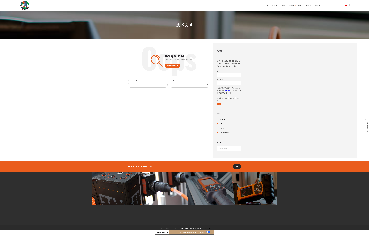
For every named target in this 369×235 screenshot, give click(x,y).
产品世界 (282, 5)
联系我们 (317, 5)
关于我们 (274, 5)
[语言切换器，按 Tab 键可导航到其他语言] (347, 5)
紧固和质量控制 (224, 133)
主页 (267, 5)
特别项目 (300, 5)
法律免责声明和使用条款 (186, 228)
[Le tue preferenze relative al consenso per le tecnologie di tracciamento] (367, 127)
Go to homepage (172, 65)
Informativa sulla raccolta (162, 232)
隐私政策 (228, 90)
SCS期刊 (291, 5)
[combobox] (148, 85)
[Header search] (339, 5)
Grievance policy (207, 228)
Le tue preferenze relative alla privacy (191, 232)
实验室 (222, 124)
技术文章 (308, 5)
